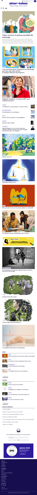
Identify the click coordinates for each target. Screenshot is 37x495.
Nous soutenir (3, 481)
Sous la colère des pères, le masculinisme (13, 117)
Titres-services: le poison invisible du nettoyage (13, 414)
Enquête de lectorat (4, 488)
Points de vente (3, 478)
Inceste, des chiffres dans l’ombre (10, 416)
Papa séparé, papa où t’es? (9, 182)
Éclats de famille (6, 409)
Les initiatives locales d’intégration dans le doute (15, 233)
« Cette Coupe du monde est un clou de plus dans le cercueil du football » (18, 419)
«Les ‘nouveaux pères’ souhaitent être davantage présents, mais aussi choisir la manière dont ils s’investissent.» (18, 71)
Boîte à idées (3, 465)
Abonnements (3, 477)
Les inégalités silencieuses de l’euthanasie (13, 347)
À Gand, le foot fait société (9, 296)
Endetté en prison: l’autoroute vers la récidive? (13, 411)
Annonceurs (3, 480)
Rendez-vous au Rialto (8, 424)
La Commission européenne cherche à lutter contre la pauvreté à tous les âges (17, 271)
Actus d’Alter (3, 466)
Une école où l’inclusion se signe (15, 399)
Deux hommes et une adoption (10, 112)
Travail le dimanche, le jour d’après (16, 366)
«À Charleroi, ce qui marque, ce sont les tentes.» (15, 106)
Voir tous (5, 403)
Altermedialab (3, 474)
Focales (2, 471)
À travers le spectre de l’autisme (15, 384)
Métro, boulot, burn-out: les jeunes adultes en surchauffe (17, 207)
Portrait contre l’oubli (8, 123)
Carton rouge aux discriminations (11, 322)
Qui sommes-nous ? (4, 462)
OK (35, 1)
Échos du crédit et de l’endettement (6, 472)
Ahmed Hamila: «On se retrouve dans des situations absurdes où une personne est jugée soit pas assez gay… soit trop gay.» (14, 129)
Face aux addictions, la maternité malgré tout (18, 394)
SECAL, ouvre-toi (7, 157)
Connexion (3, 487)
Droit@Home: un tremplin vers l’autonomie (18, 389)
